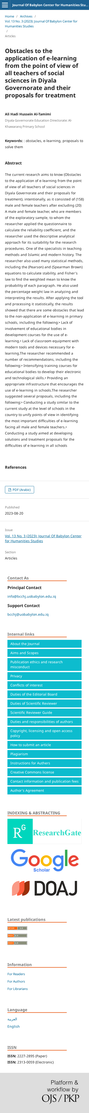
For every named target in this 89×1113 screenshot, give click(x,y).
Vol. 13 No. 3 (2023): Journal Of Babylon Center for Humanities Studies (41, 23)
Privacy (16, 676)
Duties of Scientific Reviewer (33, 703)
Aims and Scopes (24, 652)
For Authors (16, 981)
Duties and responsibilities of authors (41, 721)
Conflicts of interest (26, 685)
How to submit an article (30, 744)
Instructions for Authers (30, 763)
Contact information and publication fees (44, 781)
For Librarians (17, 989)
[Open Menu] (5, 5)
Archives (26, 16)
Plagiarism (19, 754)
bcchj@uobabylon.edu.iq (28, 614)
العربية (12, 1019)
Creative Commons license (32, 772)
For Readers (16, 974)
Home (9, 16)
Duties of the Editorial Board (33, 694)
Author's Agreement (27, 790)
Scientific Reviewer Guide (31, 712)
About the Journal (25, 643)
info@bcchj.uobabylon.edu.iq (31, 596)
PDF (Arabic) (21, 489)
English (13, 1026)
